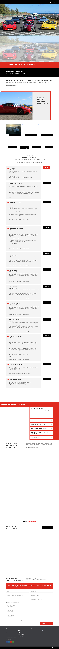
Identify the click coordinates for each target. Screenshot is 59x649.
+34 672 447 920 (29, 545)
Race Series (29, 2)
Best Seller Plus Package (11, 605)
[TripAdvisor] (13, 642)
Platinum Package (10, 610)
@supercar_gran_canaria (39, 445)
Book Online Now (48, 527)
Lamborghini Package (11, 604)
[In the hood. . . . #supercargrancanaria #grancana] (11, 459)
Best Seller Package (10, 609)
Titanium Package (10, 611)
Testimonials (42, 2)
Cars (17, 2)
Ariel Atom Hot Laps (10, 615)
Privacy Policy (20, 636)
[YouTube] (11, 642)
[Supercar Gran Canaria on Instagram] (9, 642)
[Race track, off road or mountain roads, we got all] (23, 454)
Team (47, 2)
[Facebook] (7, 642)
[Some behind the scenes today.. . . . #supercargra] (35, 453)
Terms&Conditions (21, 634)
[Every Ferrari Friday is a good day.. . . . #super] (35, 459)
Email (46, 543)
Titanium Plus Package (11, 612)
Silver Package (9, 607)
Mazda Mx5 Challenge (11, 614)
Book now (47, 201)
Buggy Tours (24, 2)
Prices (20, 2)
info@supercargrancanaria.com (46, 545)
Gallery (38, 2)
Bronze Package (10, 606)
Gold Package (9, 616)
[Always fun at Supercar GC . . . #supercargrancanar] (47, 459)
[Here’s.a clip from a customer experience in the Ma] (23, 488)
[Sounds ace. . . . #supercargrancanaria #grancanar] (11, 453)
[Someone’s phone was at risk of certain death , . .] (47, 454)
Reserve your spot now (47, 623)
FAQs (19, 630)
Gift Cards (34, 2)
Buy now (46, 167)
